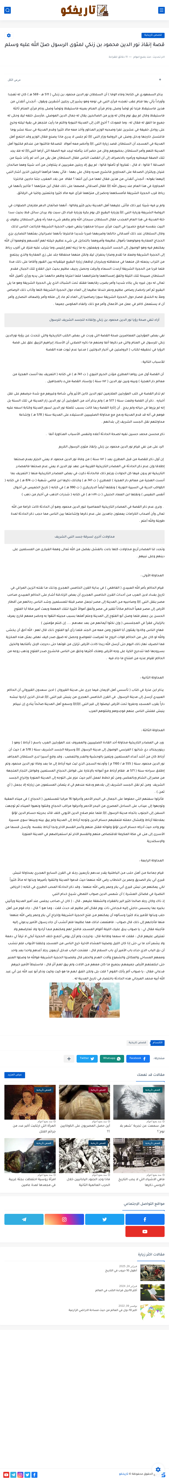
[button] (138, 1059)
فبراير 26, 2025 (128, 1266)
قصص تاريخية (153, 35)
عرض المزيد (15, 1075)
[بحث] (7, 10)
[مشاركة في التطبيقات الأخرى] (69, 1059)
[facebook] (145, 1219)
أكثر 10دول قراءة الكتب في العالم (116, 1290)
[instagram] (64, 1219)
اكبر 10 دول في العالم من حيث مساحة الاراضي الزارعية (103, 1310)
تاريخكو (123, 1474)
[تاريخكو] (84, 10)
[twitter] (104, 1219)
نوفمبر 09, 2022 (128, 1305)
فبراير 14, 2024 (128, 1286)
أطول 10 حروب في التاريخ (121, 1270)
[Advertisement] (127, 1364)
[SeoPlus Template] (163, 1474)
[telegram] (24, 1219)
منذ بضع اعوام (154, 1121)
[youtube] (145, 1231)
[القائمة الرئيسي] (161, 10)
